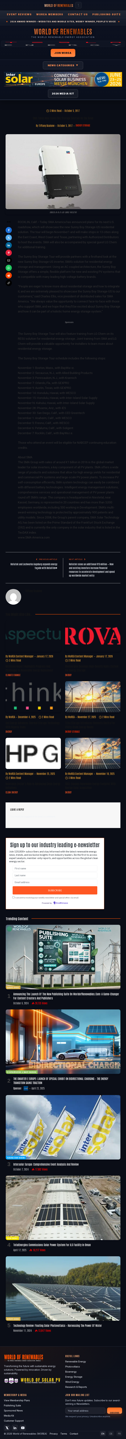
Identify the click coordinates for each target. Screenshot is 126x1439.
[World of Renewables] (11, 1381)
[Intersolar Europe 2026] (63, 79)
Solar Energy (12, 1238)
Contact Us (78, 14)
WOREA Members (49, 14)
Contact (74, 1433)
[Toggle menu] (78, 5)
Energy (68, 674)
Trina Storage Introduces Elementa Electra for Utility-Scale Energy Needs (90, 725)
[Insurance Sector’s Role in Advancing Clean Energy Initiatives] (33, 753)
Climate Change (13, 674)
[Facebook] (9, 230)
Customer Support (14, 1420)
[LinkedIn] (9, 245)
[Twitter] (9, 238)
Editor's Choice (13, 987)
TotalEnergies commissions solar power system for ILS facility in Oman (52, 1245)
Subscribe (114, 1412)
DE (111, 1433)
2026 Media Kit (63, 93)
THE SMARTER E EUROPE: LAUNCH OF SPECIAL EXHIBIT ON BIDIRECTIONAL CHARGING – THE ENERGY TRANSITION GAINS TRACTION (60, 1080)
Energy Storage (83, 125)
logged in (29, 816)
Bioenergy (71, 1371)
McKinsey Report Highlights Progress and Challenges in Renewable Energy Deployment (29, 668)
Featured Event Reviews (16, 1157)
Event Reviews (19, 14)
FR (119, 1433)
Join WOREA (63, 53)
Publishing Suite (106, 14)
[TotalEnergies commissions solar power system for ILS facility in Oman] (63, 1208)
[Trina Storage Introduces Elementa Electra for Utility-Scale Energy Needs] (92, 696)
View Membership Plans (17, 1400)
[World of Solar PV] (40, 1381)
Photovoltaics (72, 1366)
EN (102, 1433)
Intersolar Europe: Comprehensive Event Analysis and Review (46, 1164)
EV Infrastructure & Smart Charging (21, 1072)
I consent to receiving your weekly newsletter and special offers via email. (47, 897)
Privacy (54, 1433)
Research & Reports (76, 1387)
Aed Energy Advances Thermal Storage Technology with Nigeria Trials (33, 725)
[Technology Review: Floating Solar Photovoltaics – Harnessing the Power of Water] (63, 1288)
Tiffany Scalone (46, 125)
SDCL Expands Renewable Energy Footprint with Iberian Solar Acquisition (90, 785)
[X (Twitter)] (7, 1428)
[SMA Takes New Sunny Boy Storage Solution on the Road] (63, 171)
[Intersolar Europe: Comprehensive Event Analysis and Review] (63, 1127)
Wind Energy (72, 1381)
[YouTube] (23, 1428)
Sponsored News (13, 1410)
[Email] (9, 260)
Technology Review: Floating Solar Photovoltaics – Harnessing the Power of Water (57, 1325)
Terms (63, 1433)
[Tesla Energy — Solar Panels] (63, 44)
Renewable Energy (75, 1361)
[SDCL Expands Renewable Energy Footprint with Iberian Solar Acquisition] (92, 753)
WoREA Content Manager (21, 656)
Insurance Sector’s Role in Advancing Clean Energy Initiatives (33, 785)
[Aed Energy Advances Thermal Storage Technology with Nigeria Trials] (33, 696)
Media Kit (9, 1415)
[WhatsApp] (9, 268)
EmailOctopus (62, 903)
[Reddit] (9, 275)
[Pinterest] (9, 253)
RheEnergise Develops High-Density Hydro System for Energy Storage (91, 668)
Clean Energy (12, 792)
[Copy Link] (9, 283)
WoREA (12, 716)
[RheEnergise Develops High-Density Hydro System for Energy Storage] (92, 636)
